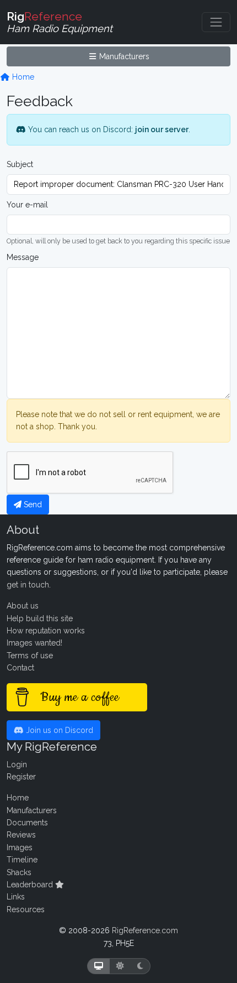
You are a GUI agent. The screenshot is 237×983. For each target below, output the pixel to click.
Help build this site (40, 618)
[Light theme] (120, 966)
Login (17, 764)
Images (20, 847)
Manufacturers (123, 56)
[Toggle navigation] (216, 22)
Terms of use (30, 655)
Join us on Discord (58, 730)
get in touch (28, 584)
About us (23, 605)
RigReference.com (145, 930)
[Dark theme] (140, 966)
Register (21, 776)
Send (31, 504)
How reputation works (46, 630)
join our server (161, 129)
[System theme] (99, 966)
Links (16, 896)
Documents (27, 822)
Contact (20, 667)
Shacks (19, 872)
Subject (20, 164)
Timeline (22, 859)
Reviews (21, 834)
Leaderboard (31, 884)
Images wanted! (34, 642)
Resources (26, 909)
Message (23, 257)
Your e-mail (27, 204)
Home (22, 76)
